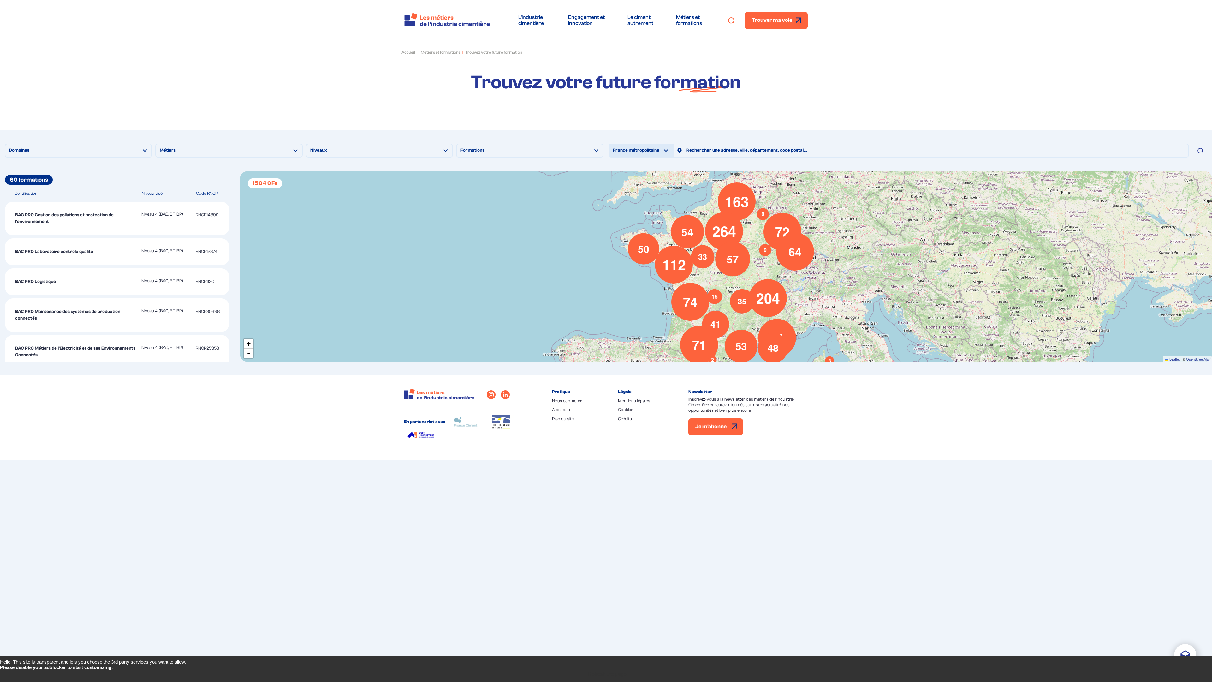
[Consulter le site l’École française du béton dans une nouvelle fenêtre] (501, 422)
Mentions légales (634, 401)
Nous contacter (567, 401)
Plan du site (563, 419)
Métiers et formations (440, 52)
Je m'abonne (711, 426)
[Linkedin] (505, 394)
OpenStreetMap (1198, 359)
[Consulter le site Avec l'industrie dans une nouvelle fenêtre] (421, 436)
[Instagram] (491, 394)
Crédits (625, 419)
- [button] (249, 353)
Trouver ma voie (772, 20)
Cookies (625, 409)
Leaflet (1174, 359)
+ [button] (249, 344)
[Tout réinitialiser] (1200, 150)
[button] (829, 361)
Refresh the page (607, 674)
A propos (561, 409)
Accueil (408, 52)
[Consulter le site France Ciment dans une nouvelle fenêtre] (465, 422)
